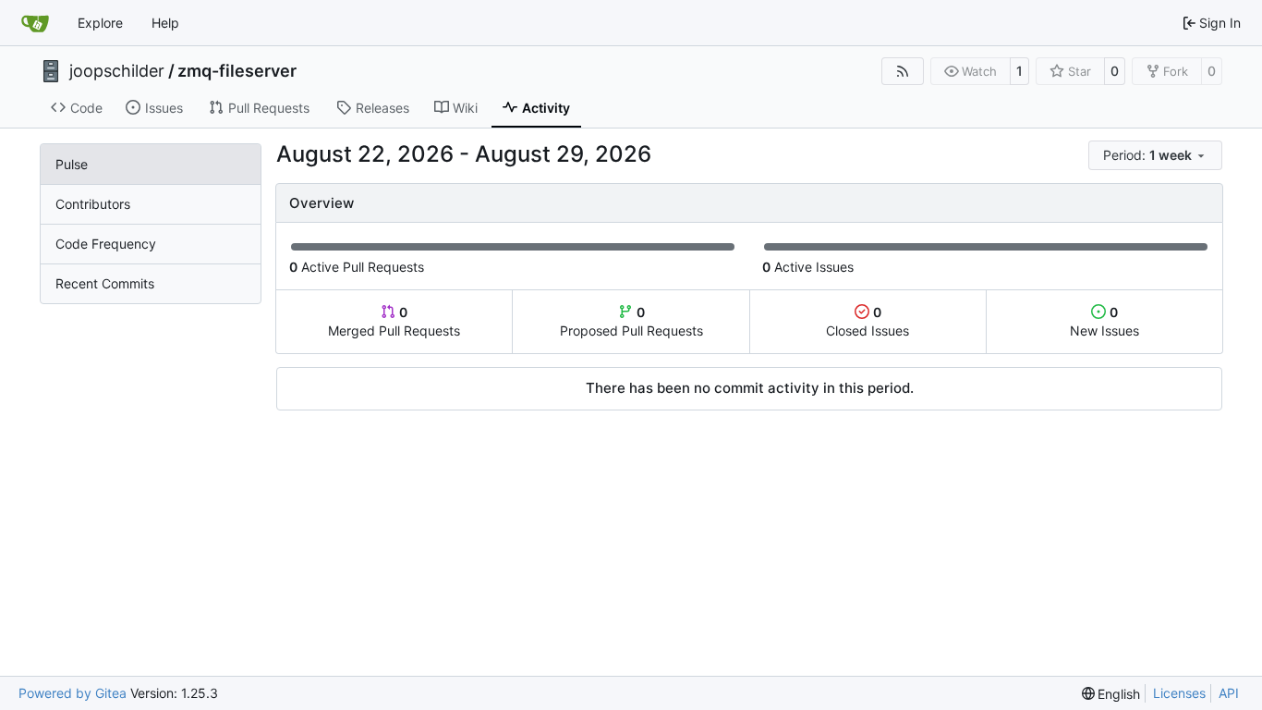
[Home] (35, 23)
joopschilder (116, 71)
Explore (100, 23)
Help (165, 23)
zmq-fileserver (237, 71)
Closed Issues (867, 321)
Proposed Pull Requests (631, 321)
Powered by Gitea (72, 693)
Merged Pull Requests (394, 321)
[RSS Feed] (902, 71)
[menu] (1155, 155)
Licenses (1179, 693)
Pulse (71, 164)
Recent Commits (104, 283)
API (1229, 693)
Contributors (92, 204)
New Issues (1104, 321)
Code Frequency (105, 243)
